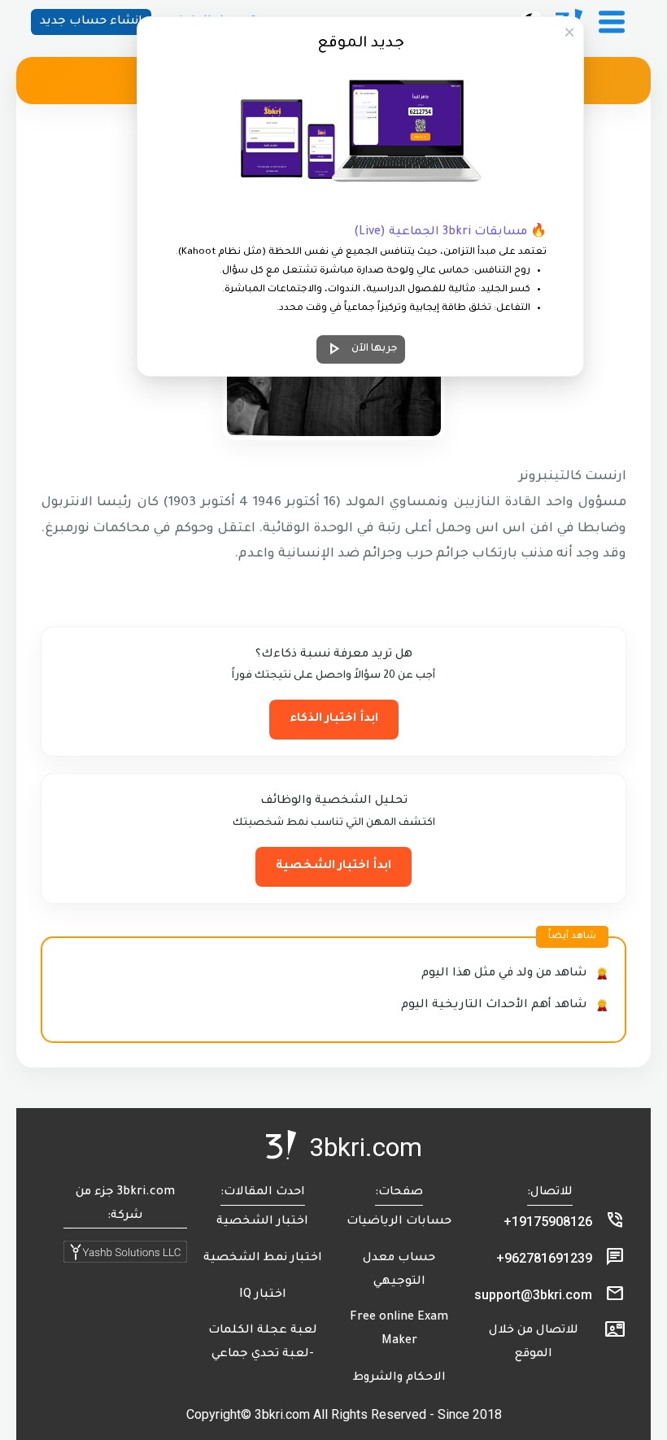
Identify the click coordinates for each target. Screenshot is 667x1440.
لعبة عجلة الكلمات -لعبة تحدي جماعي (262, 1342)
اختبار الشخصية (262, 1221)
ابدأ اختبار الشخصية (333, 866)
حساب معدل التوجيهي (399, 1270)
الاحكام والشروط (399, 1378)
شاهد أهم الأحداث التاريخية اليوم (494, 1005)
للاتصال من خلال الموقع (533, 1342)
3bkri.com (365, 1147)
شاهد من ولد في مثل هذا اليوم (504, 973)
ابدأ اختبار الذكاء (334, 719)
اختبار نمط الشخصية (262, 1258)
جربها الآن (361, 349)
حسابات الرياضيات (399, 1221)
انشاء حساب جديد (91, 21)
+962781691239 (544, 1258)
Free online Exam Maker (399, 1329)
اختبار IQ (262, 1295)
